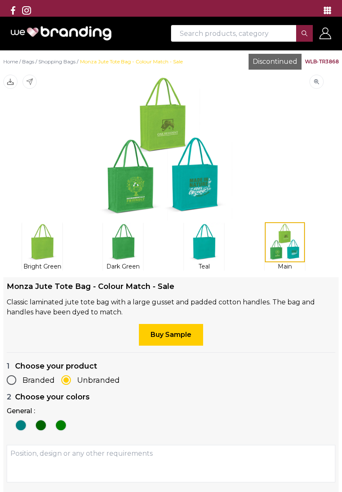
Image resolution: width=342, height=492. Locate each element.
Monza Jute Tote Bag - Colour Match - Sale (131, 61)
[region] (171, 246)
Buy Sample (171, 335)
